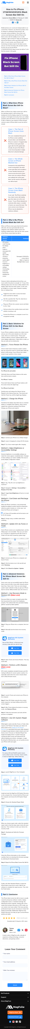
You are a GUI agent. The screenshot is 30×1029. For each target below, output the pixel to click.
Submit (15, 985)
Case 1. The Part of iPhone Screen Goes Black (16, 131)
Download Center (14, 1017)
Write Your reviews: (9, 970)
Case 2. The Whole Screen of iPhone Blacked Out (15, 161)
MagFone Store (13, 1012)
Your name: (6, 953)
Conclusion (9, 95)
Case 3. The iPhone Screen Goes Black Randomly (15, 190)
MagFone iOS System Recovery (15, 638)
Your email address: (9, 962)
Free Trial (16, 648)
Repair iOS (19, 19)
